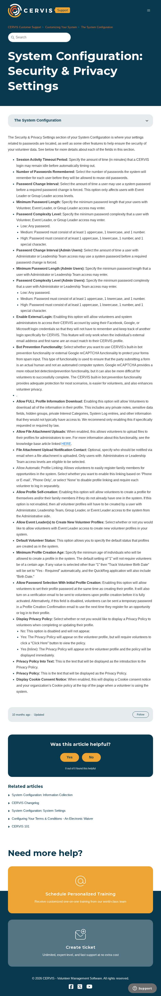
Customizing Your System (61, 27)
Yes (70, 757)
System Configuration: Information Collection (42, 795)
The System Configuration (97, 27)
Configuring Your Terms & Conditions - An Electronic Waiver (52, 818)
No (91, 757)
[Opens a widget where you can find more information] (142, 988)
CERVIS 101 (20, 826)
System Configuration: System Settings (39, 810)
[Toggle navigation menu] (148, 10)
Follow (140, 714)
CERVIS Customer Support (24, 27)
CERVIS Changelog (25, 803)
